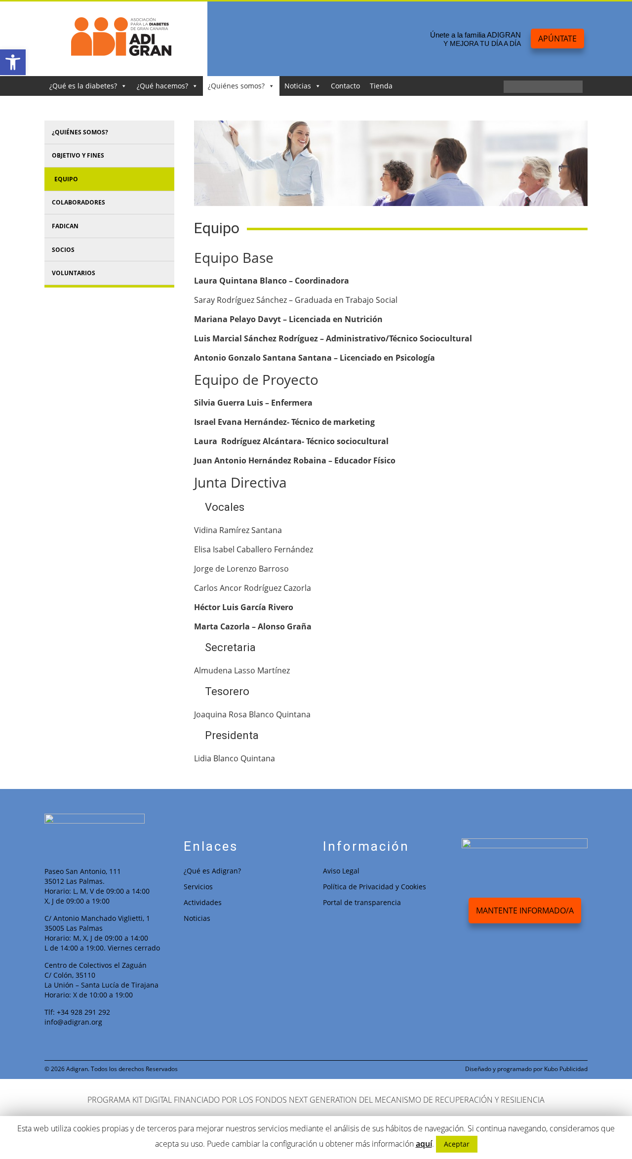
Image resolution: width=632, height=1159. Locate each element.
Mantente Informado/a (525, 910)
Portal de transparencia (362, 902)
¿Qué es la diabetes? (83, 85)
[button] (13, 62)
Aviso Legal (341, 870)
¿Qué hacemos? (162, 85)
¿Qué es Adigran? (212, 870)
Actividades (203, 902)
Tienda (381, 85)
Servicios (198, 886)
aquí (424, 1144)
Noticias (297, 85)
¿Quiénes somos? (236, 85)
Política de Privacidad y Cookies (374, 886)
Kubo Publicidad (566, 1069)
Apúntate (557, 38)
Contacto (345, 85)
